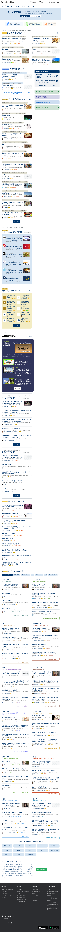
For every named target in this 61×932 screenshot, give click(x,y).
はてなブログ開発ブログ (52, 891)
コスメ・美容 (37, 711)
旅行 (19, 845)
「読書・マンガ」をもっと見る (19, 792)
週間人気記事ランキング (12, 291)
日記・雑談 (16, 574)
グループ (34, 898)
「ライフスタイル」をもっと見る (49, 618)
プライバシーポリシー (52, 902)
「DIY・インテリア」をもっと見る (49, 706)
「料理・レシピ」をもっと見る (50, 659)
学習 (19, 854)
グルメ (30, 845)
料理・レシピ (39, 574)
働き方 (35, 799)
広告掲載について (21, 901)
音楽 (4, 799)
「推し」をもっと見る (21, 662)
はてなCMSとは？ (28, 232)
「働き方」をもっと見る (51, 837)
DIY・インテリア (53, 574)
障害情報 (49, 895)
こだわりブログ (8, 398)
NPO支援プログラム (21, 897)
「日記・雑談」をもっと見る (20, 615)
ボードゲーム (54, 845)
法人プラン (19, 889)
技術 (46, 574)
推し (32, 574)
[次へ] (58, 24)
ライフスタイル (25, 574)
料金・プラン (5, 891)
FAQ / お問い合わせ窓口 (52, 898)
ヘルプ (48, 889)
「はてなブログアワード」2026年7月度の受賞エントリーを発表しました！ (23, 362)
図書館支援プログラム (22, 899)
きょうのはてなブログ (16, 33)
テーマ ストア (35, 895)
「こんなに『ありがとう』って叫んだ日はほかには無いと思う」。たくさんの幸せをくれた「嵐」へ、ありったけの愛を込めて (23, 372)
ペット (6, 854)
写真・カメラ (7, 845)
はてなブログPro (5, 893)
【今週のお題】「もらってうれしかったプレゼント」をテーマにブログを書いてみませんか (45, 76)
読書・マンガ (7, 757)
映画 (34, 757)
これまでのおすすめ (17, 99)
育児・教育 (6, 711)
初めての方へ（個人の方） (8, 889)
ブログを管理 (35, 889)
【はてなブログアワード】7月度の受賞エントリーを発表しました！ (45, 81)
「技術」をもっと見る (21, 706)
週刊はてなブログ (51, 893)
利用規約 (49, 900)
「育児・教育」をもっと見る (20, 751)
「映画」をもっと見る (52, 793)
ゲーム (42, 845)
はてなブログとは (35, 16)
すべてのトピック (6, 574)
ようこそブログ (8, 452)
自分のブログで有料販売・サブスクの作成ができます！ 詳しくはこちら (16, 92)
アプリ (33, 893)
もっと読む (57, 33)
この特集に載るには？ (27, 398)
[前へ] (3, 24)
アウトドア (42, 850)
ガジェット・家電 (54, 850)
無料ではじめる (24, 16)
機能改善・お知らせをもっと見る (47, 85)
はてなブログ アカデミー (37, 891)
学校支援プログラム (21, 895)
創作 (7, 850)
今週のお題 (30, 854)
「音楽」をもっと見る (21, 836)
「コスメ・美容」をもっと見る (50, 748)
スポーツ (30, 850)
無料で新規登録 (41, 869)
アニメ (18, 850)
